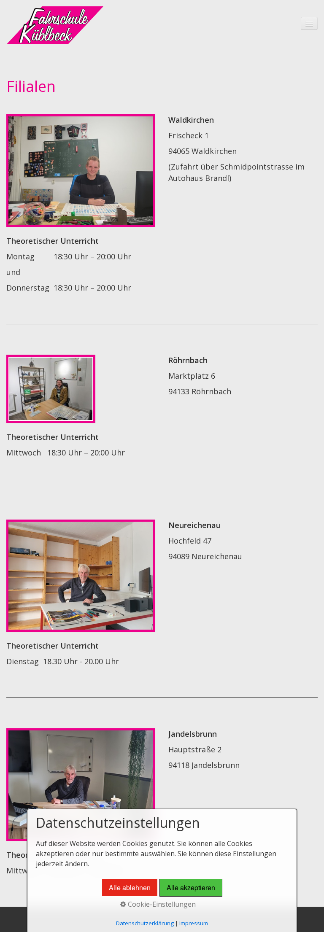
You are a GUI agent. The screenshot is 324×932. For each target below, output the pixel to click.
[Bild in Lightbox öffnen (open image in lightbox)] (80, 170)
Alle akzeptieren (191, 887)
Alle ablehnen (130, 887)
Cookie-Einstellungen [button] (161, 904)
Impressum (193, 923)
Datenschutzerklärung (145, 923)
